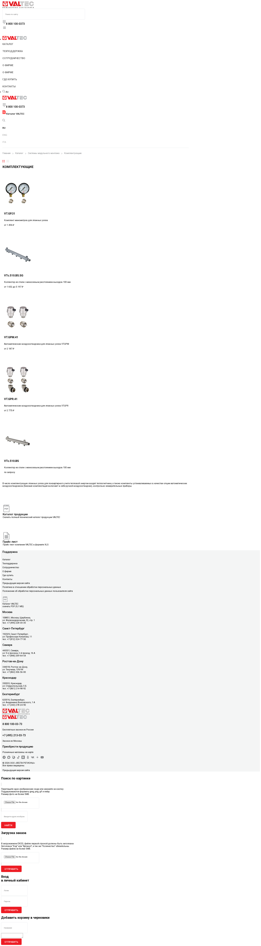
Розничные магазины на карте (17, 752)
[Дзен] (37, 758)
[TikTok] (18, 758)
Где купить (9, 79)
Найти (8, 825)
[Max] (8, 758)
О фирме (7, 65)
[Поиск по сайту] (3, 92)
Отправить (11, 869)
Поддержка (10, 552)
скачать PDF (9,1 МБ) (13, 606)
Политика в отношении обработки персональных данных (31, 587)
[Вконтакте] (32, 758)
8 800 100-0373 (15, 23)
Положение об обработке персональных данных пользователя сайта (37, 591)
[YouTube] (42, 758)
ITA (4, 142)
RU (7, 92)
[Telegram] (4, 758)
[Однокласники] (27, 758)
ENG (4, 135)
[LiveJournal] (13, 758)
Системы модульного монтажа (43, 153)
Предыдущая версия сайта (16, 583)
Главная (6, 153)
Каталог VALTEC (15, 113)
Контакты (9, 86)
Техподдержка (12, 51)
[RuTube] (23, 758)
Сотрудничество (13, 58)
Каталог (7, 44)
